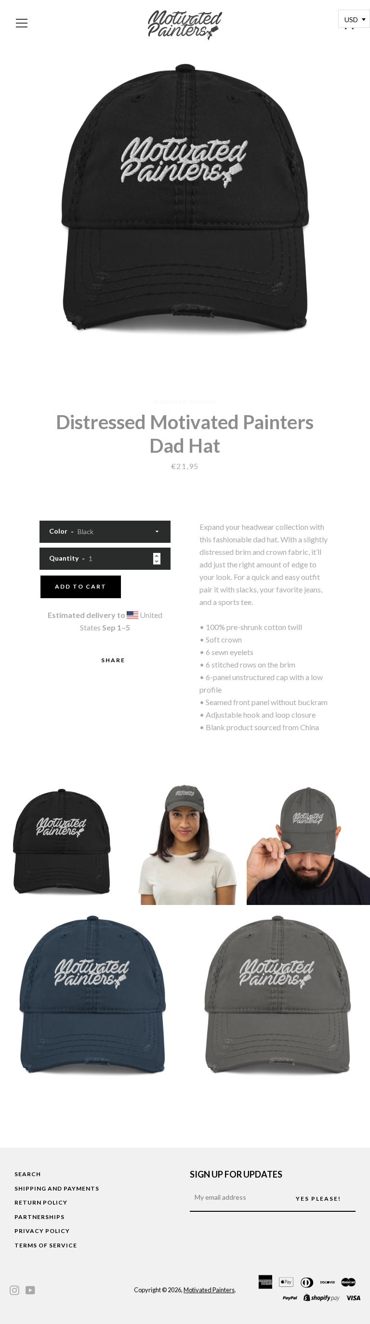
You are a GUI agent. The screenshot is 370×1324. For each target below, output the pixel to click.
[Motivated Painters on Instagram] (14, 1289)
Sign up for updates (236, 1174)
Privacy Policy (42, 1230)
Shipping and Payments (56, 1188)
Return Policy (40, 1202)
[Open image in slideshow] (185, 202)
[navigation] (22, 23)
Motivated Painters (209, 1290)
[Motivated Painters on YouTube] (30, 1289)
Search (27, 1174)
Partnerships (39, 1216)
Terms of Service (45, 1245)
